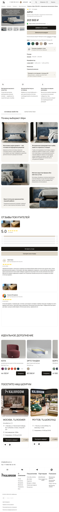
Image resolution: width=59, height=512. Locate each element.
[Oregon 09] (12, 368)
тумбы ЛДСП (30, 63)
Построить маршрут (12, 440)
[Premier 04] (8, 368)
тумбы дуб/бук (45, 63)
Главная (3, 6)
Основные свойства (11, 112)
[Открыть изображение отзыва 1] (5, 223)
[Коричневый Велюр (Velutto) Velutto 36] (37, 44)
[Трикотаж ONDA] (28, 368)
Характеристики (29, 112)
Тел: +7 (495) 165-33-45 (8, 464)
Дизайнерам (41, 477)
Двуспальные (22, 6)
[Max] (10, 445)
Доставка (29, 479)
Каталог (9, 6)
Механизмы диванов (52, 477)
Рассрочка (29, 487)
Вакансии (20, 485)
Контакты (20, 481)
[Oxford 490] (15, 368)
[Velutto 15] (2, 368)
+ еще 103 (50, 43)
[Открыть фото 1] (6, 287)
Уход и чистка (52, 483)
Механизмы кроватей (52, 481)
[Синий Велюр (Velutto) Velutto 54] (29, 44)
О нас (19, 478)
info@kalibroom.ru (6, 462)
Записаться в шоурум (41, 32)
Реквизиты (21, 487)
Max (55, 36)
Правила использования (8, 504)
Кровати (15, 6)
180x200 (34, 56)
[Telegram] (5, 445)
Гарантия (29, 481)
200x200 (39, 56)
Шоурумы (20, 483)
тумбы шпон (37, 63)
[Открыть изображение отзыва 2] (15, 223)
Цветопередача (6, 502)
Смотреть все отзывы (29, 254)
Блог (19, 489)
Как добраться (7, 423)
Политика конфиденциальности (10, 509)
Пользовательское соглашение (10, 507)
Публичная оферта (32, 485)
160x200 (29, 56)
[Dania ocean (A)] (18, 368)
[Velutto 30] (54, 368)
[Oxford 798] (57, 368)
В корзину (21, 373)
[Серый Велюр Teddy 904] (45, 44)
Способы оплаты (31, 477)
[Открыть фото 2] (12, 287)
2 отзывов (34, 9)
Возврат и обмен (31, 483)
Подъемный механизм (32, 69)
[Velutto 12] (5, 368)
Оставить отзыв (29, 249)
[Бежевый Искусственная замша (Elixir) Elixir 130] (41, 44)
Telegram (49, 36)
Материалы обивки (52, 486)
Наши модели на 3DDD (42, 479)
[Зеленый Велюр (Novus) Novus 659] (33, 44)
